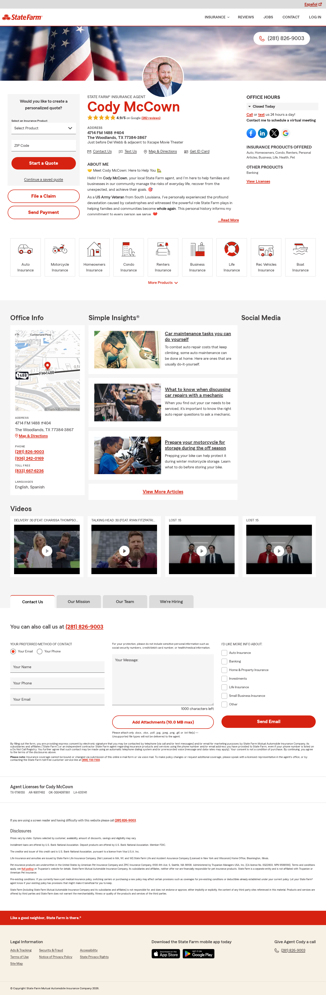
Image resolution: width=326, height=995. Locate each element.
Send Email (268, 721)
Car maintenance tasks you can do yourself (198, 336)
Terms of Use (19, 957)
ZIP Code (21, 146)
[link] (22, 17)
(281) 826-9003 (29, 452)
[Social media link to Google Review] (285, 133)
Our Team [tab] (125, 601)
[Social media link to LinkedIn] (263, 133)
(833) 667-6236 (29, 471)
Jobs (268, 17)
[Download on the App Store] (166, 953)
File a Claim (43, 196)
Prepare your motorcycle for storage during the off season (195, 445)
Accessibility (89, 950)
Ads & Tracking (21, 950)
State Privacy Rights (94, 957)
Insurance (215, 17)
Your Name (22, 667)
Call (250, 114)
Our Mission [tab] (79, 601)
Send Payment (43, 212)
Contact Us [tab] (32, 602)
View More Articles (163, 491)
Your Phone (52, 651)
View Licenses (258, 181)
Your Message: (126, 660)
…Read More (228, 220)
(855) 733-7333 (91, 759)
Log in (315, 17)
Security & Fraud (51, 950)
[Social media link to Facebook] (251, 133)
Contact (291, 17)
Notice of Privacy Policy (55, 957)
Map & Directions (33, 436)
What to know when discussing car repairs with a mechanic (198, 392)
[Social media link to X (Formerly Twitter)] (274, 133)
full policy (27, 868)
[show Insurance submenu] (227, 17)
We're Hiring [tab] (171, 601)
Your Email (25, 651)
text (261, 114)
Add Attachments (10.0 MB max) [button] (163, 722)
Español (311, 4)
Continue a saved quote (43, 179)
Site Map (16, 963)
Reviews (246, 17)
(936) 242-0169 (29, 458)
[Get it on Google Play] (199, 953)
